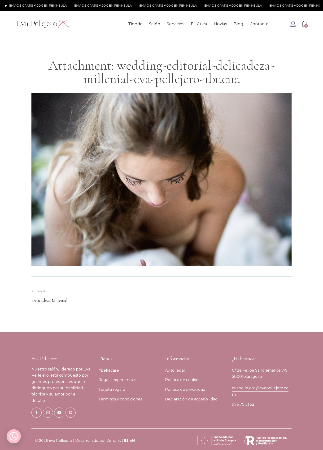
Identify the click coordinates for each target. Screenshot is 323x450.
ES (126, 440)
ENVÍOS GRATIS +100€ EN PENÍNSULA (90, 5)
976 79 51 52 (243, 404)
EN (132, 440)
